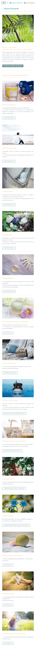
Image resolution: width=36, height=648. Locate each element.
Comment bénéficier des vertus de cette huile (16, 525)
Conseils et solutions (10, 372)
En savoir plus (8, 333)
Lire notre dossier (9, 247)
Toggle (3, 3)
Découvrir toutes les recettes (12, 450)
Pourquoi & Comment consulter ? (13, 65)
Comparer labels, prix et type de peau (14, 488)
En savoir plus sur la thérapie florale (14, 413)
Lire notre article (9, 117)
